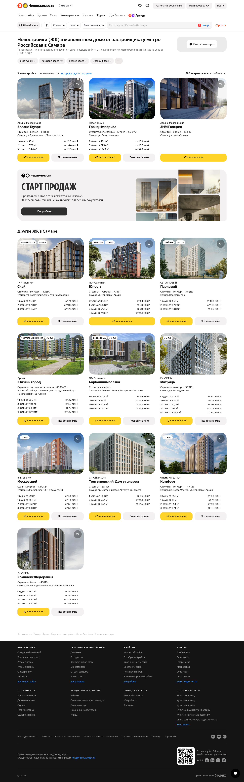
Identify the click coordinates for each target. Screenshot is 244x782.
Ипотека (22, 676)
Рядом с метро (78, 676)
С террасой (77, 657)
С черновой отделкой (29, 652)
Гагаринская (183, 662)
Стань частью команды (67, 736)
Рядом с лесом (25, 662)
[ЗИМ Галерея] (193, 98)
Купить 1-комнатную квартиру (193, 714)
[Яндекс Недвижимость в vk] (213, 737)
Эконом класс (78, 667)
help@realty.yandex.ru (83, 757)
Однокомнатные (26, 714)
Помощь (156, 736)
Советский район (133, 667)
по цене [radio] (87, 73)
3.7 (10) (189, 387)
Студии (21, 705)
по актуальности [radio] (49, 73)
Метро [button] (206, 25)
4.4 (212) (42, 486)
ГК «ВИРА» (166, 378)
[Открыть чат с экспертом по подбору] (235, 773)
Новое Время (96, 123)
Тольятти (128, 705)
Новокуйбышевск (133, 695)
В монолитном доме (28, 657)
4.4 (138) (45, 132)
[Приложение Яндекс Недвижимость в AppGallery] (218, 760)
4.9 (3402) (61, 387)
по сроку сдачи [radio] (70, 73)
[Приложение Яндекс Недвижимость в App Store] (207, 760)
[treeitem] (26, 15)
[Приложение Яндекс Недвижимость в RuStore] (224, 760)
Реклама (46, 736)
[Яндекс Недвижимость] (35, 5)
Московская (183, 667)
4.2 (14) (46, 291)
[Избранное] (140, 6)
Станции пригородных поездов (87, 700)
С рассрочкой (24, 671)
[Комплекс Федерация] (50, 549)
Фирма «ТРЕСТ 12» (170, 477)
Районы (75, 695)
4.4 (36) (191, 486)
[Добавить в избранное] (78, 84)
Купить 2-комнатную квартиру (193, 710)
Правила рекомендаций (135, 736)
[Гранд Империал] (122, 98)
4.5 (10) (44, 582)
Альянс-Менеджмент (29, 123)
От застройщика (79, 671)
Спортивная (183, 676)
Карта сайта (170, 736)
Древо (21, 378)
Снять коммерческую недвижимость (197, 719)
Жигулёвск (130, 700)
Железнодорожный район (138, 676)
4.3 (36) (187, 132)
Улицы (74, 714)
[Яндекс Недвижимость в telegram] (225, 737)
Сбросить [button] (220, 25)
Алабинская (183, 652)
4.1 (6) (117, 291)
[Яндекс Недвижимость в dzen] (219, 737)
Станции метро (79, 705)
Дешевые (76, 652)
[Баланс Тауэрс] (50, 98)
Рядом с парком (25, 667)
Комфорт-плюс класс (82, 662)
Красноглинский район (136, 662)
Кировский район (133, 652)
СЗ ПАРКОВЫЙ (168, 282)
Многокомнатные (27, 695)
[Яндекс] (221, 775)
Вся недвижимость (27, 736)
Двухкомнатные (26, 700)
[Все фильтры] (47, 25)
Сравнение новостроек (83, 710)
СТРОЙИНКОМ (97, 477)
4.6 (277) (132, 132)
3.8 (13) (189, 291)
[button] (147, 6)
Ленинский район (133, 671)
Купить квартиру (186, 695)
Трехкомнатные (26, 710)
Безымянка (183, 657)
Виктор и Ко (24, 477)
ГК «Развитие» (25, 282)
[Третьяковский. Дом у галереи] (122, 453)
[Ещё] (119, 61)
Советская (182, 671)
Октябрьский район (134, 657)
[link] (221, 6)
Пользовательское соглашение (101, 736)
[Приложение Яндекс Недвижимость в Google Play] (212, 760)
